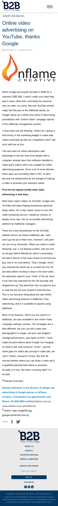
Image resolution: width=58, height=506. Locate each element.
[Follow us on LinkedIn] (32, 486)
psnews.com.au (13, 502)
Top (53, 502)
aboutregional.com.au (27, 499)
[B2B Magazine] (29, 436)
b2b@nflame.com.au (39, 401)
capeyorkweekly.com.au (46, 499)
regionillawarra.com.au (25, 497)
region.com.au (10, 497)
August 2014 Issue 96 (13, 16)
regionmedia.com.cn (10, 499)
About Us (29, 446)
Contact (29, 451)
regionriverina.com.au (44, 497)
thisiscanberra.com (27, 502)
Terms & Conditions (29, 459)
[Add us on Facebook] (25, 486)
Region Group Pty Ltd (28, 494)
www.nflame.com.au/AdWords (19, 406)
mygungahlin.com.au (44, 502)
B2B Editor (8, 50)
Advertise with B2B (29, 455)
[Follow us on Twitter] (29, 486)
